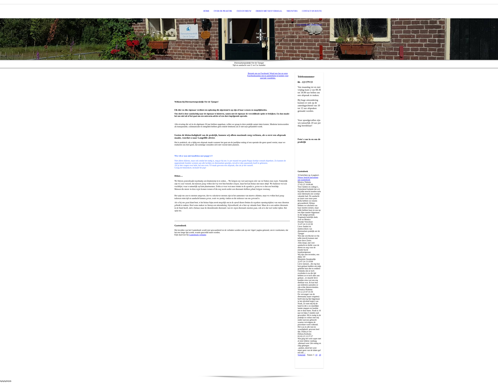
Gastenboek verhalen (309, 25)
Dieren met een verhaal (269, 11)
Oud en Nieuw (244, 11)
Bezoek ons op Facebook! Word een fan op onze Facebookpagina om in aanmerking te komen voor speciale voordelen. (267, 75)
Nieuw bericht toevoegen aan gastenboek (308, 178)
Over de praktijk (223, 11)
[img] (187, 11)
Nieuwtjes (292, 11)
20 (320, 355)
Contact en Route (312, 11)
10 (316, 355)
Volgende (301, 355)
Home (206, 11)
